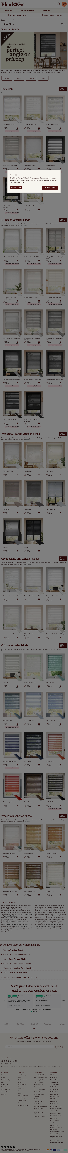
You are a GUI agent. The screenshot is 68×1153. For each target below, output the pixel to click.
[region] (34, 181)
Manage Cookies (16, 187)
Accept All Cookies (50, 187)
